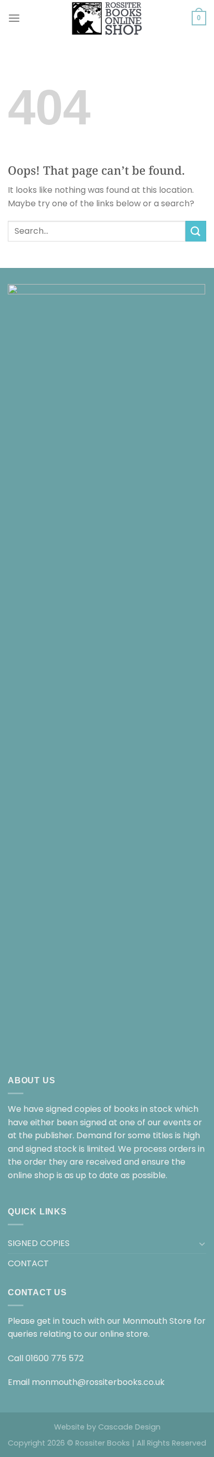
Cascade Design (129, 1427)
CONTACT (28, 1263)
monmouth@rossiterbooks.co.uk (98, 1382)
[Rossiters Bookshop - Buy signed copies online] (107, 18)
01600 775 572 (54, 1358)
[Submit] (195, 231)
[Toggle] (202, 1243)
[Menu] (14, 18)
